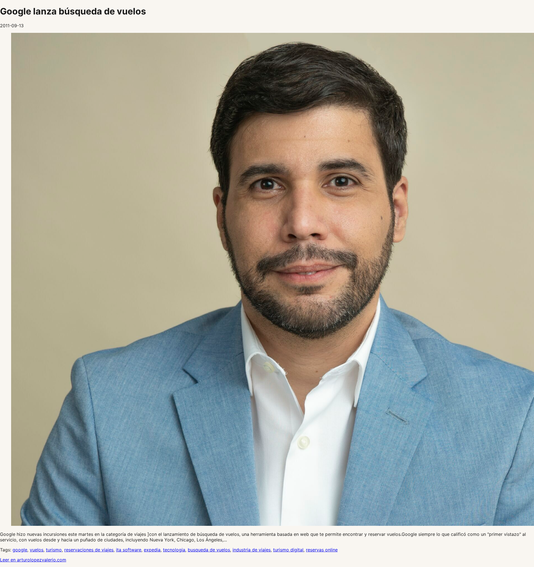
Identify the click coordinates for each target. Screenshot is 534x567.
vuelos (36, 550)
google (20, 550)
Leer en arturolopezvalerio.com (33, 560)
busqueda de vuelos (209, 550)
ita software (128, 550)
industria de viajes (252, 550)
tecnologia (174, 550)
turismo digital (288, 550)
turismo (54, 550)
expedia (152, 550)
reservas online (322, 550)
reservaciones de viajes (88, 550)
